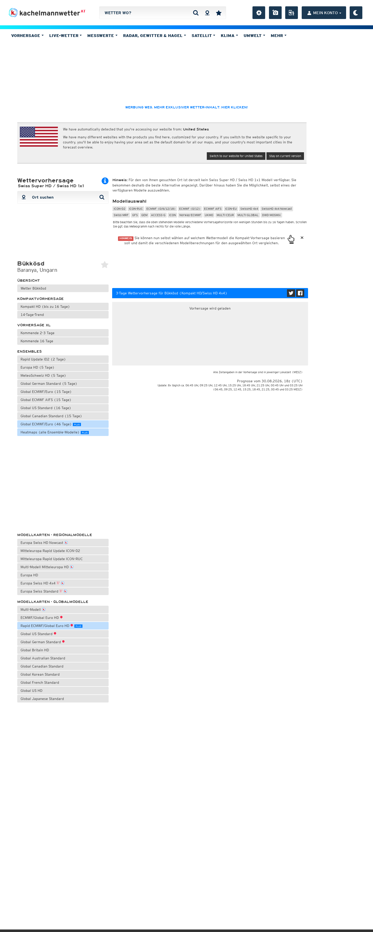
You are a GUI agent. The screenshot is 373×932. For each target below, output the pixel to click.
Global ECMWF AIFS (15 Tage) (46, 400)
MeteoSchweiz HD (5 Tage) (43, 375)
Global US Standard (37, 634)
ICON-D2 (119, 209)
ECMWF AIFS (213, 209)
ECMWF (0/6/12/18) (161, 209)
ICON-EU (231, 209)
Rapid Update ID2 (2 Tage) (43, 359)
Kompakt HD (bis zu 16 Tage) (45, 307)
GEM (144, 215)
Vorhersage (26, 35)
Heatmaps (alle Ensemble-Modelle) (54, 432)
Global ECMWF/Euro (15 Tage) (46, 392)
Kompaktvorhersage (40, 299)
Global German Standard (41, 642)
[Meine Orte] (218, 12)
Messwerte (101, 35)
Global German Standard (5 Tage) (49, 384)
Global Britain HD (35, 650)
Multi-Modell (31, 609)
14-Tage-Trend (32, 315)
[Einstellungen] (258, 12)
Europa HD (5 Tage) (38, 367)
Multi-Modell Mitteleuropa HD (45, 567)
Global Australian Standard (43, 658)
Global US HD (31, 691)
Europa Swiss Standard (40, 591)
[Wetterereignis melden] (291, 12)
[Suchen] (195, 12)
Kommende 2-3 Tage (38, 333)
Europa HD (29, 575)
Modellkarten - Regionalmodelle (54, 535)
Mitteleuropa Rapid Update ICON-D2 (50, 551)
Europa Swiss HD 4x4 (39, 583)
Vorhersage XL (34, 325)
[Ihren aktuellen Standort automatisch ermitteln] (207, 12)
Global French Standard (40, 682)
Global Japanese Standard (42, 699)
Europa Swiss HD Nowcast (42, 543)
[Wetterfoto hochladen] (275, 12)
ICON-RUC (136, 209)
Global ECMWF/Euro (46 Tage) (50, 424)
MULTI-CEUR (225, 215)
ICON (172, 215)
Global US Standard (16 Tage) (46, 408)
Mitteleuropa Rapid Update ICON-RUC (52, 559)
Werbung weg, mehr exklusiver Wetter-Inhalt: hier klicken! (186, 107)
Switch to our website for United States (236, 156)
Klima (228, 35)
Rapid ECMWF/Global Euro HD (51, 626)
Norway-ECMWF (190, 215)
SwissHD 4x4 (249, 209)
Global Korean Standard (40, 674)
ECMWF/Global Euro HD (40, 618)
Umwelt (253, 35)
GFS (135, 215)
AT (83, 11)
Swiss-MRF (121, 215)
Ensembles (29, 351)
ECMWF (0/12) (189, 209)
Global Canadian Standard (42, 666)
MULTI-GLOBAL (248, 215)
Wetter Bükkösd (33, 288)
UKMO (209, 215)
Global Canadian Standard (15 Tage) (51, 416)
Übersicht (28, 280)
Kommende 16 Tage (37, 341)
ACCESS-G (158, 215)
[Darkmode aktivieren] (356, 12)
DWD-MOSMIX (271, 215)
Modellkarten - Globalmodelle (52, 602)
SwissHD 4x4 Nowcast (277, 209)
